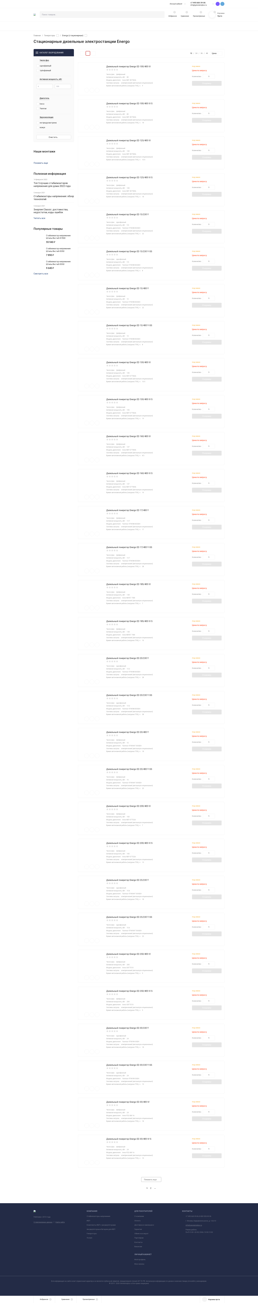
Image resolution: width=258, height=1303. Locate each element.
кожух (42, 127)
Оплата (137, 1221)
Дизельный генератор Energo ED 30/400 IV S (128, 1139)
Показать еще (41, 163)
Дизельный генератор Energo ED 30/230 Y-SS (129, 1065)
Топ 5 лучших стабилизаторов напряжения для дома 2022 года (52, 184)
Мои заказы (139, 1264)
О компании (139, 1216)
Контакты (138, 1242)
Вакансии (138, 1247)
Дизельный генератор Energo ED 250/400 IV (128, 954)
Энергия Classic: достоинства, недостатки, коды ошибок (51, 211)
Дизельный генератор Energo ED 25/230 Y (127, 880)
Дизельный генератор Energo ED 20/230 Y (127, 658)
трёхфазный (45, 70)
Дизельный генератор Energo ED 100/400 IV (128, 66)
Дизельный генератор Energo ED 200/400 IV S (129, 843)
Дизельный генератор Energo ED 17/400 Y (127, 510)
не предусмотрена (48, 123)
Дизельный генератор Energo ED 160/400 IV (128, 436)
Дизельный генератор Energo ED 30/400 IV (127, 1102)
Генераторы (49, 35)
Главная (37, 35)
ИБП (88, 1221)
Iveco (42, 104)
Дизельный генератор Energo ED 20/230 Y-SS (129, 695)
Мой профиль (140, 1260)
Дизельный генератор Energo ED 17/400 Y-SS (129, 547)
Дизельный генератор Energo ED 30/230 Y (127, 1028)
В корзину (207, 83)
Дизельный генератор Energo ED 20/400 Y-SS (129, 769)
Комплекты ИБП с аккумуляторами (101, 1225)
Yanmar (43, 108)
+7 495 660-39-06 (197, 3)
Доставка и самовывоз (144, 1225)
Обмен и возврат (141, 1234)
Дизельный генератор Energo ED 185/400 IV (128, 584)
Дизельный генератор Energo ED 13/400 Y (127, 288)
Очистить (53, 137)
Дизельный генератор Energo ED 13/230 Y (127, 214)
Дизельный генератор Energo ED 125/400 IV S (129, 177)
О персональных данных (43, 1222)
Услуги (89, 1238)
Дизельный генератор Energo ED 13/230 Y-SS (129, 251)
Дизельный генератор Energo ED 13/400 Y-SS (129, 325)
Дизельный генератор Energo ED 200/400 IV (128, 806)
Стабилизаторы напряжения (98, 1216)
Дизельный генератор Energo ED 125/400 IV (128, 140)
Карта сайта (60, 1222)
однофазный (45, 66)
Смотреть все (41, 274)
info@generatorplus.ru (194, 1225)
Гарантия (138, 1229)
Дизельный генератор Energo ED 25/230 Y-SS (129, 917)
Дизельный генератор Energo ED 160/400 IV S (129, 473)
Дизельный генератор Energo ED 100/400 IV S (129, 103)
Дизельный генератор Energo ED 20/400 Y (127, 732)
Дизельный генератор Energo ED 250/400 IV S (129, 991)
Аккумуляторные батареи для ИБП (101, 1229)
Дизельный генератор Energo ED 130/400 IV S (129, 399)
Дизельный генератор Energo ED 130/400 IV (128, 362)
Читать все (39, 218)
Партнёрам (139, 1238)
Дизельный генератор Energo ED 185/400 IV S (129, 621)
